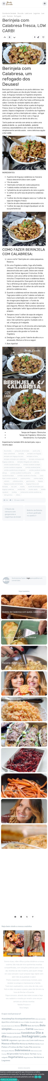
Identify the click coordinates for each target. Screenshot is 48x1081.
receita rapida (33, 489)
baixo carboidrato (9, 453)
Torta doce (24, 1054)
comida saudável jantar (33, 467)
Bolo (24, 1025)
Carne (29, 1028)
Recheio (10, 16)
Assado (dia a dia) (36, 1022)
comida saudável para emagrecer (15, 470)
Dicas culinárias (14, 1037)
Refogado (17, 16)
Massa (41, 1040)
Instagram (30, 1036)
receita (22, 486)
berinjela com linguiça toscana (13, 456)
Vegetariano (28, 1057)
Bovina (14, 1029)
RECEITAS (37, 1047)
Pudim (26, 1047)
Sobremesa (22, 1050)
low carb (14, 486)
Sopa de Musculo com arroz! (15, 816)
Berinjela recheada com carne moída (19, 739)
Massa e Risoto (10, 1043)
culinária (6, 481)
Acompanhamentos (25, 1019)
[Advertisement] (24, 549)
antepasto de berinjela (22, 451)
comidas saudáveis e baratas (26, 475)
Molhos (31, 1044)
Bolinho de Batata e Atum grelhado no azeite (34, 513)
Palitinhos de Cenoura (12, 790)
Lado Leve (28, 13)
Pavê (42, 1044)
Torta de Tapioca (10, 841)
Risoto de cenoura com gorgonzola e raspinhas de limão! (13, 513)
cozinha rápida (38, 478)
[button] (4, 3)
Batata (17, 1026)
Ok (36, 1077)
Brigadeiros (21, 1029)
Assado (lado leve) (8, 1026)
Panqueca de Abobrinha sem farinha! (19, 637)
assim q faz (36, 451)
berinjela (21, 453)
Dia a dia (20, 13)
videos (18, 495)
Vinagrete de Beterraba (13, 765)
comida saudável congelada (13, 467)
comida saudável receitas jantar (20, 473)
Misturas (24, 1044)
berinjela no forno (32, 456)
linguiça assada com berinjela (13, 484)
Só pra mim (13, 1054)
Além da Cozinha (40, 1019)
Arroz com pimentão (11, 714)
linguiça (40, 481)
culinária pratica (18, 481)
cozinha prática (25, 478)
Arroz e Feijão (24, 1022)
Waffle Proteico (9, 688)
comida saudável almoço (12, 464)
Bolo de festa (33, 1026)
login (28, 578)
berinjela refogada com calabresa (28, 462)
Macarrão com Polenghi (13, 663)
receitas (14, 492)
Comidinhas (28, 1032)
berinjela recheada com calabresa (15, 459)
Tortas (33, 1054)
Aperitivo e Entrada (10, 1022)
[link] (43, 37)
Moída (37, 1044)
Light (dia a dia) (23, 1040)
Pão (31, 1047)
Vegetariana (15, 1057)
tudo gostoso (8, 495)
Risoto (11, 1051)
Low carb (34, 1040)
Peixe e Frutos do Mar (12, 1047)
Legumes (36, 13)
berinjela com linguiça (34, 453)
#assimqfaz (7, 451)
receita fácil (21, 489)
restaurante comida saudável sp (30, 492)
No (40, 1077)
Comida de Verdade (9, 13)
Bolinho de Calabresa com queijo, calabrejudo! (23, 612)
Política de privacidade (9, 1079)
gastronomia (30, 481)
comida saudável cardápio (31, 464)
